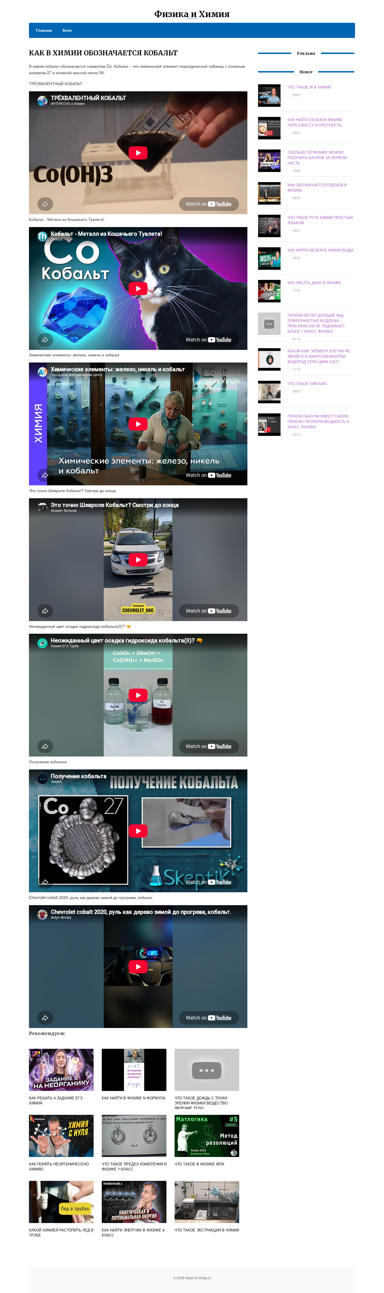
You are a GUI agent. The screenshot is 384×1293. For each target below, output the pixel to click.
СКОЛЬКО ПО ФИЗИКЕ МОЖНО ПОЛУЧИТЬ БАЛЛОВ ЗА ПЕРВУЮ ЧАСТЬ (317, 158)
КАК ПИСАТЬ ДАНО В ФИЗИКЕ (315, 282)
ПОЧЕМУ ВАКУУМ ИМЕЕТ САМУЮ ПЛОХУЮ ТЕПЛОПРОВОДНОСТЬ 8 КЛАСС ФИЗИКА (318, 421)
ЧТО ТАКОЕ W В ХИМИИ (309, 87)
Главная (44, 30)
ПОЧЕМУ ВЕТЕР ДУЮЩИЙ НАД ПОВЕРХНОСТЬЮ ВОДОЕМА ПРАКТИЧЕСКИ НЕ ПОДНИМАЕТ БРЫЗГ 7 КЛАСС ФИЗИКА (316, 323)
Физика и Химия (192, 14)
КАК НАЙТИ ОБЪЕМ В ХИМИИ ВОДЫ (320, 250)
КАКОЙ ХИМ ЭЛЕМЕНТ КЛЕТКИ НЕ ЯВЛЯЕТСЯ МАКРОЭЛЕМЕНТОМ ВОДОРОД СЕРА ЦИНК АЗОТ (319, 356)
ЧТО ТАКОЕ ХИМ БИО (307, 383)
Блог (67, 30)
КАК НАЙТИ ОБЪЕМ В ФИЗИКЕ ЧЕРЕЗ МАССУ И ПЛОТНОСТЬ (315, 122)
